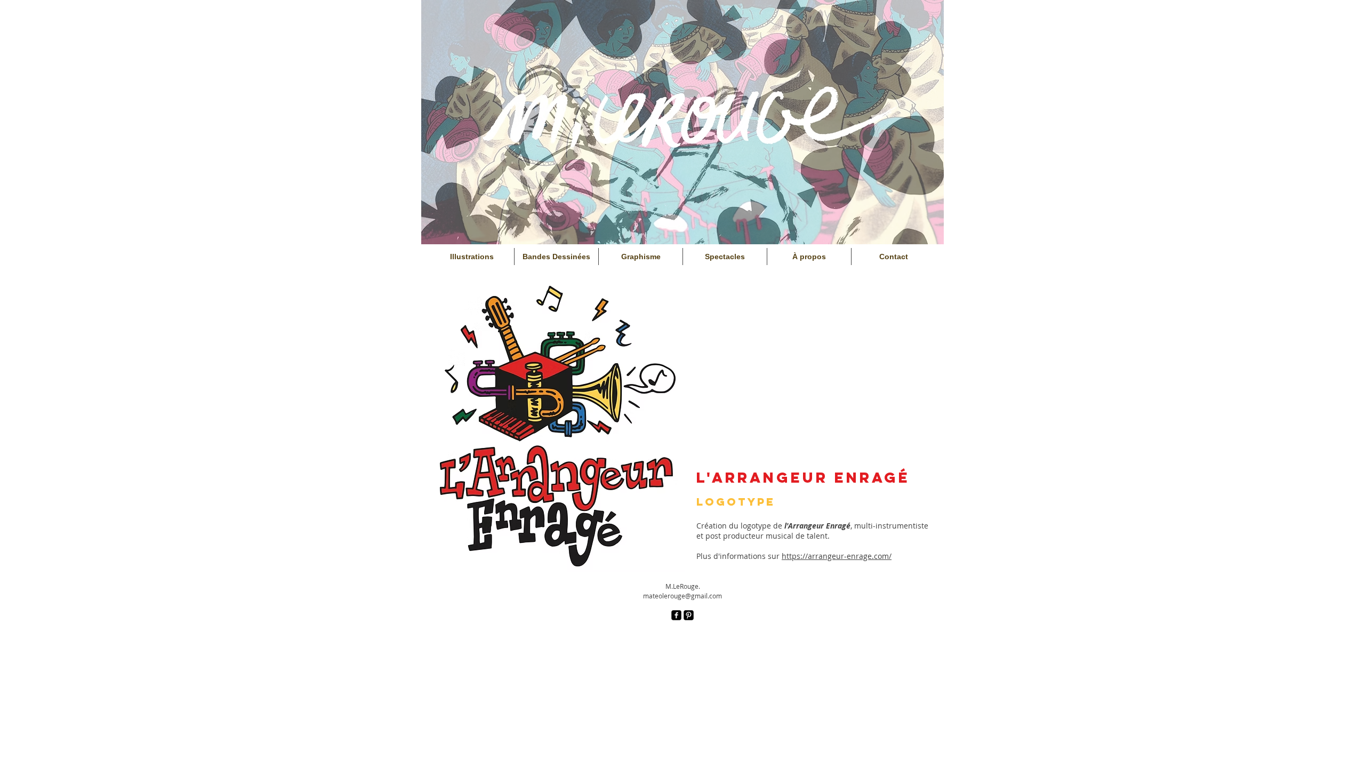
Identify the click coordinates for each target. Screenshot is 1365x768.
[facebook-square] (676, 615)
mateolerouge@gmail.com (682, 595)
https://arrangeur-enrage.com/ (837, 556)
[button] (558, 426)
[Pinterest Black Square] (689, 615)
